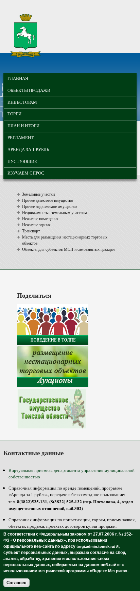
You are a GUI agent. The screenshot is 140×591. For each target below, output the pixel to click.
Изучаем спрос (25, 173)
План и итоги (23, 125)
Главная (17, 78)
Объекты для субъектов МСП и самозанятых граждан (68, 249)
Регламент (20, 137)
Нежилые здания (36, 224)
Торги (14, 114)
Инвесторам (22, 102)
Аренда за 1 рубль (28, 149)
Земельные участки (38, 194)
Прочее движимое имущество (47, 200)
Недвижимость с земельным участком (54, 212)
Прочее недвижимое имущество (49, 206)
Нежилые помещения (40, 218)
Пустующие (22, 161)
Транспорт (31, 230)
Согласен (16, 582)
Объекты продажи (28, 90)
